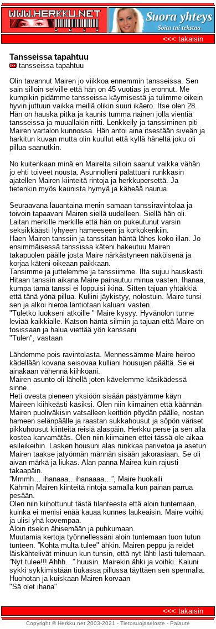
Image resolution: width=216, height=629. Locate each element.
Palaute (180, 623)
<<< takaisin (183, 39)
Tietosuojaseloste (142, 623)
